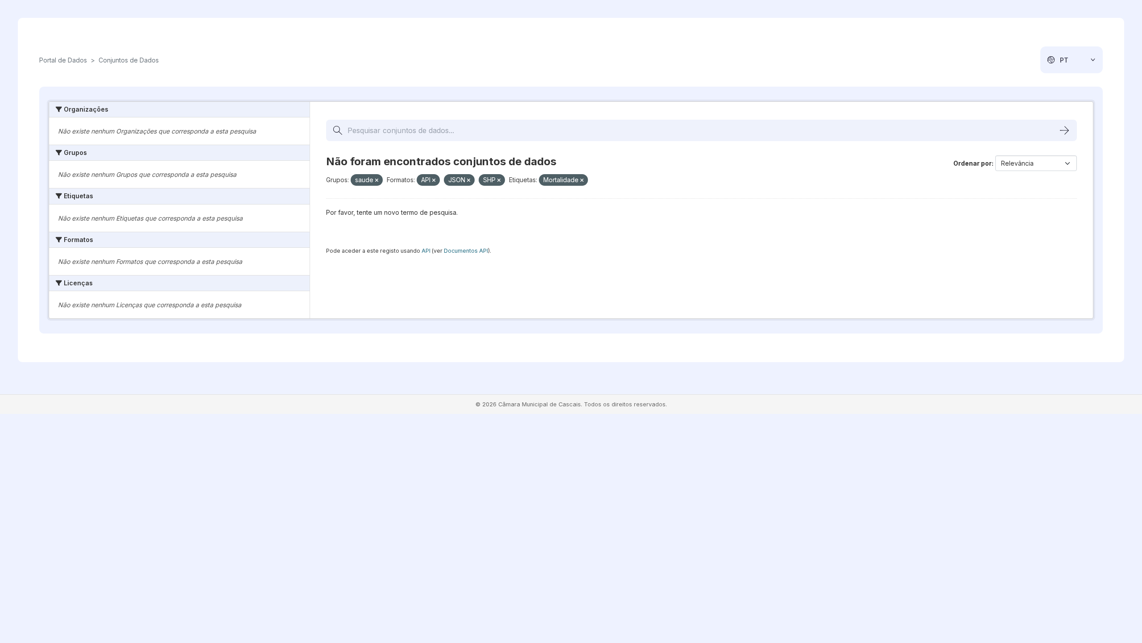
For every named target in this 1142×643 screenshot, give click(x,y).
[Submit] (1064, 130)
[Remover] (376, 180)
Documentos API (466, 250)
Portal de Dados (63, 60)
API (426, 250)
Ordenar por (972, 163)
